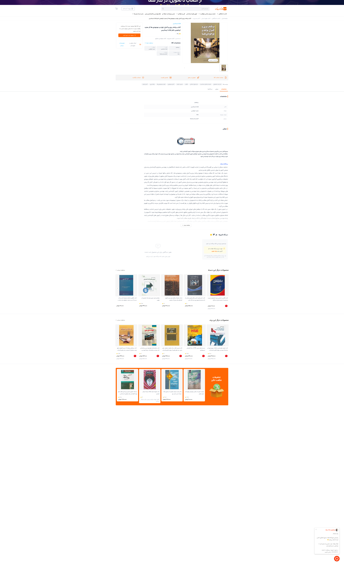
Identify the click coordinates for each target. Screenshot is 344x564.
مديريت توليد (180, 84)
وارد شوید (214, 251)
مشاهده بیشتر (121, 270)
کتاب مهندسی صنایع (160, 38)
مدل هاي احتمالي (194, 84)
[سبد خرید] (116, 9)
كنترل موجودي (171, 84)
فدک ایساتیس (177, 23)
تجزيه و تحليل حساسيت (205, 84)
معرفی (216, 89)
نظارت (186, 84)
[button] (117, 288)
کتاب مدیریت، (170, 38)
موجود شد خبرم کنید (128, 35)
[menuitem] (222, 13)
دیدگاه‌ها (210, 89)
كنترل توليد (145, 84)
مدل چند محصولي (217, 84)
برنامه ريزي (152, 84)
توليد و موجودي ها (161, 84)
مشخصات (223, 89)
